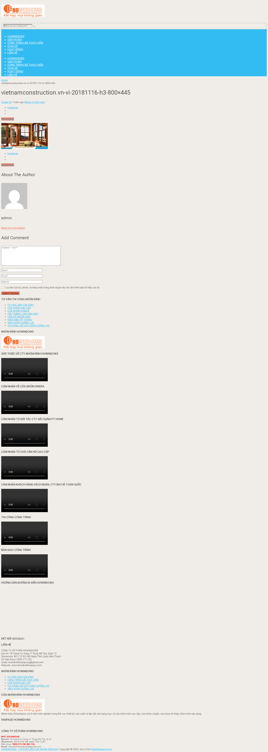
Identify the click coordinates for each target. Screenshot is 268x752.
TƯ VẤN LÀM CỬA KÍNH (20, 305)
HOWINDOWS (15, 36)
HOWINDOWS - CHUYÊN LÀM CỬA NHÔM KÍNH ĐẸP (30, 749)
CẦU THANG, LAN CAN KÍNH (22, 313)
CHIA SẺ (12, 46)
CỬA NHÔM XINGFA (18, 310)
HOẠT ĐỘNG (15, 49)
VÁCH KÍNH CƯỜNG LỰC (20, 322)
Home (4, 80)
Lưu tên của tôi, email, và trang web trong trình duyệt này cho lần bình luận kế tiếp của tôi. (52, 287)
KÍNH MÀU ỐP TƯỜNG (19, 319)
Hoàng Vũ (6, 102)
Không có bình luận (34, 102)
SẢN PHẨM (14, 39)
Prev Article (7, 119)
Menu (4, 30)
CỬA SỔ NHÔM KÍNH (18, 316)
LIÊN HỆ (12, 52)
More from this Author (13, 228)
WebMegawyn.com (101, 749)
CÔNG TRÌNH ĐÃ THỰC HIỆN (25, 42)
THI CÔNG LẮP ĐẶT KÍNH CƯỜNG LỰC (28, 325)
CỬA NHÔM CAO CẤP (19, 308)
